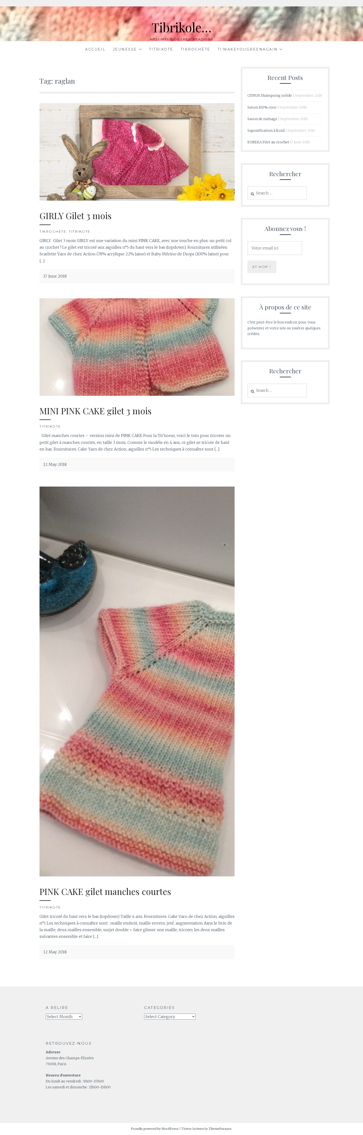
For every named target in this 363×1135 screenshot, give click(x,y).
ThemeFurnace (220, 1129)
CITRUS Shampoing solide (269, 95)
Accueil (95, 49)
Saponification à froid (265, 130)
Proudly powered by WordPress (155, 1129)
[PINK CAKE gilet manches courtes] (137, 874)
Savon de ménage (262, 119)
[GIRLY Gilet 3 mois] (137, 199)
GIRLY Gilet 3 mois (76, 215)
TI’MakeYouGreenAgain (248, 49)
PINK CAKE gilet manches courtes (105, 891)
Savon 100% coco (261, 107)
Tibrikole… (181, 27)
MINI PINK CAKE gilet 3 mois (96, 410)
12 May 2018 (55, 464)
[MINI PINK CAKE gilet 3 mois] (137, 394)
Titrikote (161, 49)
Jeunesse (125, 49)
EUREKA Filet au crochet (268, 142)
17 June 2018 (55, 276)
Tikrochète (195, 49)
